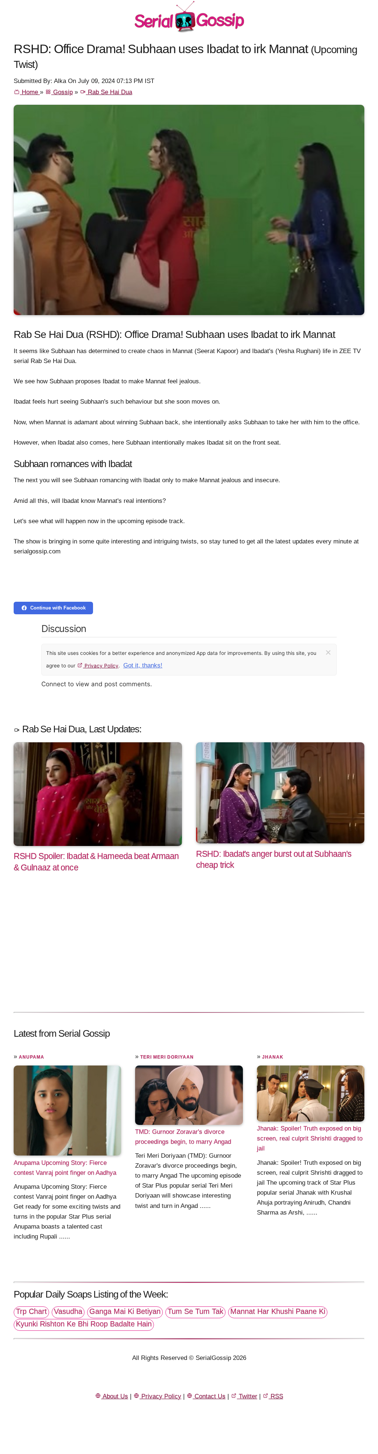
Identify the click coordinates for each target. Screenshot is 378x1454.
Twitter (247, 1396)
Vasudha (68, 1311)
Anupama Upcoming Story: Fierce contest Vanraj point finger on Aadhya (65, 1167)
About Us (114, 1396)
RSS (276, 1396)
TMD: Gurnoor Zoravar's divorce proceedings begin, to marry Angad (183, 1136)
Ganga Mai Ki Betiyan (125, 1311)
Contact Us (209, 1396)
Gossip (62, 92)
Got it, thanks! (142, 665)
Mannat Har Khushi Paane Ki (277, 1311)
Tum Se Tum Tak (195, 1311)
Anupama (31, 1057)
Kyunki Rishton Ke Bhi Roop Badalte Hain (84, 1324)
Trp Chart (31, 1311)
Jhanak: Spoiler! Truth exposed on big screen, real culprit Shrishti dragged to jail (309, 1138)
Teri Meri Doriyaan (167, 1057)
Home (30, 92)
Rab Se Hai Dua (109, 92)
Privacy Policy (100, 666)
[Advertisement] (189, 950)
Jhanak (273, 1057)
